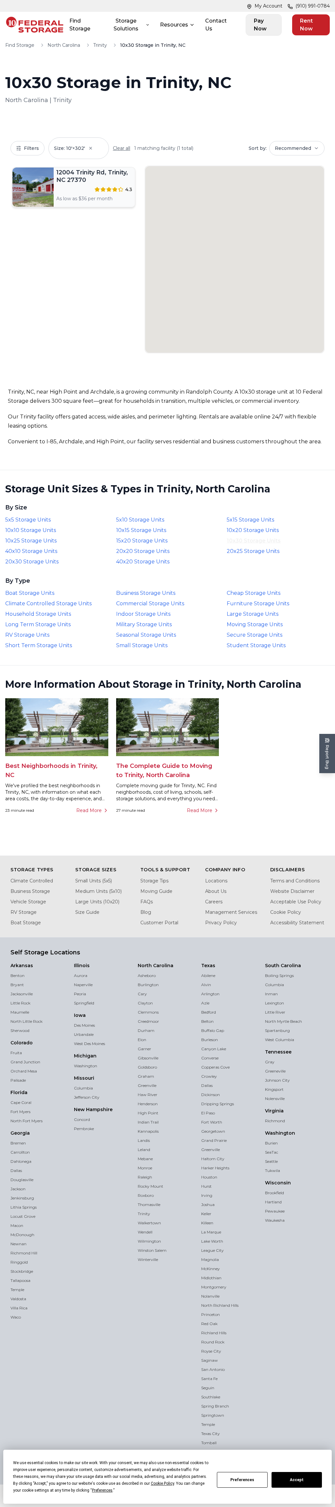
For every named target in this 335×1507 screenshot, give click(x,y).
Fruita (16, 1052)
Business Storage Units (145, 593)
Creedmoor (148, 1021)
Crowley (209, 1076)
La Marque (211, 1232)
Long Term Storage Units (38, 624)
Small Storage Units (142, 645)
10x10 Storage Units (30, 530)
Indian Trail (148, 1122)
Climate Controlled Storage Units (48, 603)
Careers (213, 902)
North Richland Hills (219, 1305)
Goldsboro (147, 1067)
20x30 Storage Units (32, 561)
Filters (31, 148)
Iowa (80, 1015)
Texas (208, 965)
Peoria (80, 993)
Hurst (206, 1186)
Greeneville (275, 1071)
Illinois (82, 965)
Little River (275, 1012)
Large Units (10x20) (97, 902)
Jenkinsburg (22, 1198)
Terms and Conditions (295, 881)
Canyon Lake (213, 1048)
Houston (209, 1177)
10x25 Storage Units (31, 541)
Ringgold (19, 1262)
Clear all (121, 148)
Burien (271, 1143)
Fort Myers (20, 1111)
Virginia (274, 1111)
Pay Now (260, 25)
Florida (18, 1092)
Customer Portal (159, 923)
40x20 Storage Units (142, 561)
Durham (146, 1030)
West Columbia (279, 1039)
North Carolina (63, 45)
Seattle (271, 1161)
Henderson (148, 1103)
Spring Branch (215, 1406)
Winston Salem (152, 1250)
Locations (216, 881)
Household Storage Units (38, 614)
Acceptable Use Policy (295, 902)
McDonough (22, 1234)
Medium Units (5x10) (98, 891)
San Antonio (213, 1369)
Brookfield (274, 1192)
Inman (271, 993)
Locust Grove (22, 1216)
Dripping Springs (217, 1103)
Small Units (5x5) (93, 881)
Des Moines (84, 1025)
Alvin (206, 984)
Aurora (80, 975)
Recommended (293, 148)
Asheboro (147, 975)
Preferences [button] (102, 1490)
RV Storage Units (27, 635)
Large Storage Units (252, 614)
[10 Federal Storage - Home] (34, 24)
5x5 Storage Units (28, 520)
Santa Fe (209, 1378)
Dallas (16, 1170)
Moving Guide (156, 891)
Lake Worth (212, 1241)
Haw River (147, 1094)
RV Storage (23, 912)
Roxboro (146, 1195)
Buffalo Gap (212, 1030)
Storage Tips (154, 881)
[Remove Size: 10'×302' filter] (95, 148)
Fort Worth (211, 1122)
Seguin (207, 1387)
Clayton (145, 1003)
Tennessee (278, 1052)
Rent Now (306, 25)
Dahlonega (20, 1161)
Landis (144, 1140)
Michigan (85, 1056)
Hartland (273, 1201)
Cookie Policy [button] (162, 1483)
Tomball (209, 1442)
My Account (268, 6)
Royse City (211, 1351)
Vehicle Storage (28, 902)
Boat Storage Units (29, 593)
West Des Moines (89, 1043)
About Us (215, 891)
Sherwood (19, 1030)
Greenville (147, 1085)
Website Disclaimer (292, 891)
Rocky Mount (150, 1186)
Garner (144, 1048)
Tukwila (272, 1170)
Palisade (18, 1080)
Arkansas (21, 965)
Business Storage (30, 891)
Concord (82, 1119)
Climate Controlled (31, 881)
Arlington (210, 993)
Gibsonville (148, 1057)
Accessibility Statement (297, 923)
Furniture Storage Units (258, 603)
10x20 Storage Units (253, 530)
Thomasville (149, 1204)
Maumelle (19, 1012)
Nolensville (275, 1098)
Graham (146, 1076)
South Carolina (283, 965)
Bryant (17, 984)
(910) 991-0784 (312, 6)
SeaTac (271, 1152)
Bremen (18, 1143)
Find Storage (79, 25)
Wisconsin (278, 1183)
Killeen (207, 1222)
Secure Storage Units (254, 635)
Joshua (208, 1204)
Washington (85, 1065)
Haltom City (212, 1158)
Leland (144, 1149)
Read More (89, 810)
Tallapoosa (20, 1280)
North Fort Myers (26, 1120)
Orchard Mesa (23, 1071)
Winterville (148, 1259)
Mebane (145, 1158)
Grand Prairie (214, 1140)
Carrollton (20, 1152)
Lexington (274, 1003)
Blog (145, 912)
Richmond (275, 1120)
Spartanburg (277, 1030)
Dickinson (210, 1094)
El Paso (208, 1112)
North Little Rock (26, 1021)
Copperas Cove (215, 1067)
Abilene (208, 975)
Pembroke (84, 1128)
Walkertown (149, 1222)
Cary (142, 993)
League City (212, 1250)
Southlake (210, 1396)
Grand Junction (25, 1061)
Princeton (210, 1314)
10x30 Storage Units (254, 541)
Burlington (148, 984)
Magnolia (210, 1259)
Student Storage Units (256, 645)
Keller (206, 1213)
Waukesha (275, 1220)
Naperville (83, 984)
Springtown (212, 1415)
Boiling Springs (279, 975)
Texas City (210, 1433)
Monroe (145, 1167)
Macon (16, 1225)
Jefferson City (86, 1097)
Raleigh (145, 1177)
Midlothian (211, 1277)
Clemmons (148, 1012)
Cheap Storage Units (253, 593)
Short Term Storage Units (38, 645)
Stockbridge (21, 1271)
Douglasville (21, 1179)
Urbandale (84, 1034)
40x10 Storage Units (31, 551)
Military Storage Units (144, 624)
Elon (142, 1039)
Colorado (21, 1043)
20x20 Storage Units (142, 551)
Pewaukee (275, 1211)
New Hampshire (93, 1109)
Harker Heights (215, 1167)
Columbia (83, 1088)
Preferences (242, 1480)
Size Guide (87, 912)
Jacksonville (21, 993)
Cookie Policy (285, 912)
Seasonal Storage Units (146, 635)
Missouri (84, 1078)
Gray (269, 1061)
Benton (17, 975)
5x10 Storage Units (140, 520)
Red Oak (209, 1323)
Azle (205, 1003)
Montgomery (213, 1287)
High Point (148, 1112)
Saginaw (209, 1360)
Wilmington (149, 1241)
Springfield (84, 1003)
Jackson (18, 1188)
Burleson (209, 1039)
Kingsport (274, 1089)
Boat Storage (25, 923)
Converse (210, 1057)
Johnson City (277, 1080)
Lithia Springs (23, 1207)
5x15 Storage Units (250, 520)
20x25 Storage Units (253, 551)
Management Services (231, 912)
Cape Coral (20, 1102)
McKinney (210, 1268)
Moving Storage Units (255, 624)
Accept (297, 1480)
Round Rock (212, 1341)
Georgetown (213, 1131)
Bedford (208, 1012)
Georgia (20, 1133)
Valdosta (18, 1298)
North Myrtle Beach (283, 1021)
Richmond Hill (23, 1252)
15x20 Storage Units (142, 541)
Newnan (18, 1243)
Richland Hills (213, 1332)
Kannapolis (148, 1131)
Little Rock (20, 1003)
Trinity (100, 45)
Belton (207, 1021)
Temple (17, 1289)
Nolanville (210, 1296)
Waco (15, 1317)
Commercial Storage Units (150, 603)
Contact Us (216, 25)
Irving (206, 1195)
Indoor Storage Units (143, 614)
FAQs (146, 902)
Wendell (145, 1232)
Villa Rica (18, 1307)
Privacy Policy (221, 923)
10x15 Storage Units (141, 530)
